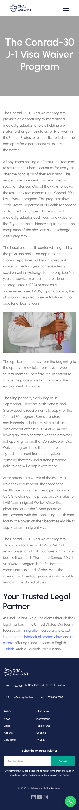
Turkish (8, 649)
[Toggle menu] (66, 8)
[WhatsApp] (70, 801)
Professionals (43, 718)
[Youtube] (39, 797)
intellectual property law (43, 636)
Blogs (7, 725)
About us (8, 732)
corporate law (52, 630)
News (7, 718)
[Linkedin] (33, 797)
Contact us (10, 739)
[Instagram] (45, 797)
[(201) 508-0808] (51, 698)
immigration (30, 630)
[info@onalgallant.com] (19, 698)
